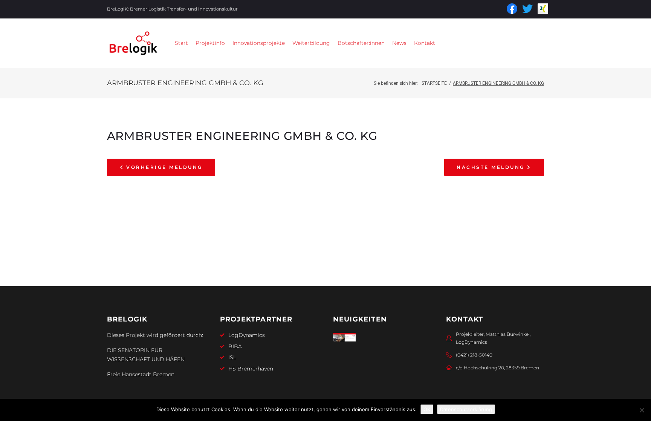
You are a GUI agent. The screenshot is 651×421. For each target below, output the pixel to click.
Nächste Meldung (490, 167)
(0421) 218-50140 (474, 355)
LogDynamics (246, 335)
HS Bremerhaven (250, 368)
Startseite (434, 83)
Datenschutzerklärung (466, 409)
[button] (210, 43)
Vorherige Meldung (164, 167)
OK (426, 409)
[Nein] (641, 410)
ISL (232, 357)
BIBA (235, 346)
